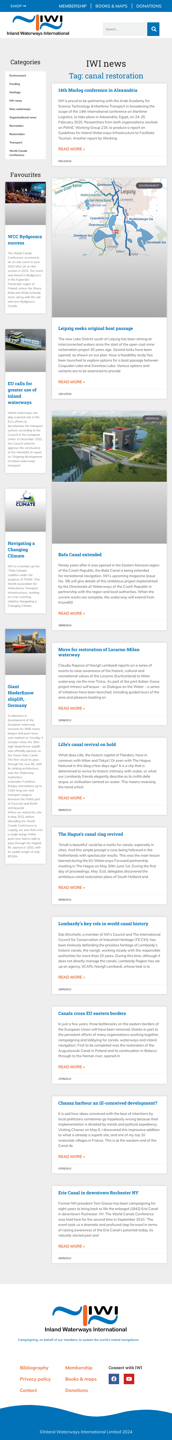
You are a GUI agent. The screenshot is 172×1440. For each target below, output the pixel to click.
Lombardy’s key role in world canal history (103, 923)
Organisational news (22, 117)
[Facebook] (114, 1379)
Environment (17, 75)
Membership (73, 6)
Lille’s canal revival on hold (87, 744)
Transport (15, 142)
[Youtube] (129, 1379)
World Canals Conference (18, 153)
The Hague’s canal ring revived (90, 834)
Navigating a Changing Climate (21, 549)
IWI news (15, 100)
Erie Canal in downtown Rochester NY (98, 1193)
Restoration (17, 134)
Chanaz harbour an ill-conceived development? (107, 1103)
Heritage (15, 92)
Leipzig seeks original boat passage (95, 328)
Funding (14, 84)
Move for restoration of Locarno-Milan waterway (98, 652)
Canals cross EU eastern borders (92, 1013)
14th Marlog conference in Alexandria (97, 90)
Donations (149, 6)
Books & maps (111, 6)
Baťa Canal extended (80, 554)
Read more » (71, 148)
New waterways (20, 109)
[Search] (153, 29)
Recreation (16, 125)
